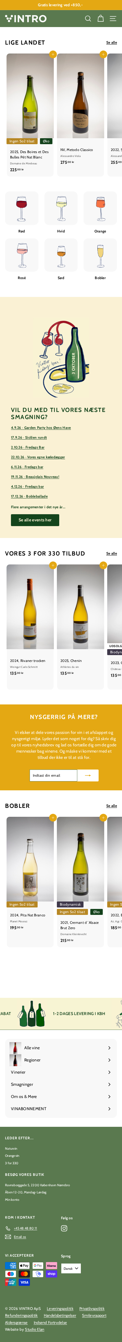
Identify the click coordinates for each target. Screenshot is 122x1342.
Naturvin (11, 1148)
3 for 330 (12, 1163)
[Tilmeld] (88, 775)
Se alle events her (35, 520)
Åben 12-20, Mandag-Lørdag (25, 1192)
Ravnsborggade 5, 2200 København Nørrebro (37, 1185)
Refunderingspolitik (21, 1315)
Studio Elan (34, 1329)
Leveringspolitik (60, 1308)
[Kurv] (100, 18)
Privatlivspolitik (92, 1308)
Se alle (111, 42)
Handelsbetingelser (60, 1315)
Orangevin (12, 1156)
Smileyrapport (94, 1315)
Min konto (12, 1200)
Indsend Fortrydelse (50, 1322)
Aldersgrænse (16, 1322)
